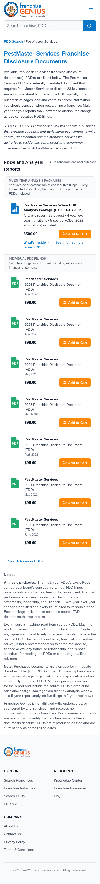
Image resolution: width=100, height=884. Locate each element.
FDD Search (13, 41)
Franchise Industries (19, 788)
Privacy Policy (14, 842)
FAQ (57, 796)
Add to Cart (77, 234)
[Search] (89, 25)
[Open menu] (90, 9)
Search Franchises (18, 780)
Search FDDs (14, 796)
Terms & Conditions (19, 850)
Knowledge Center (68, 780)
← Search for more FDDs (23, 561)
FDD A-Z (10, 804)
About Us (11, 826)
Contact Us (12, 834)
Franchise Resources (70, 788)
